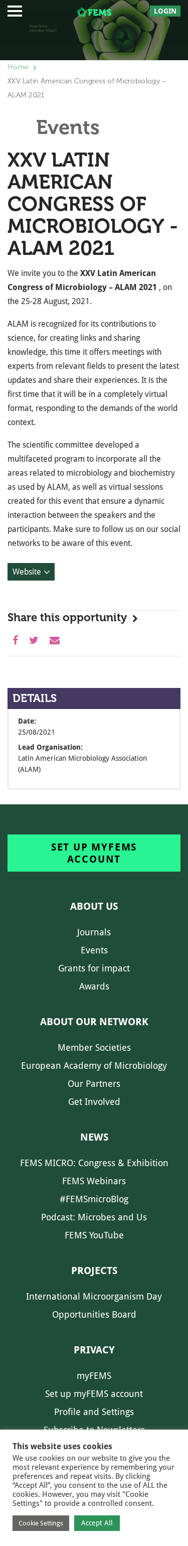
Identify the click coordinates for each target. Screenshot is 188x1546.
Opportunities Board (94, 1314)
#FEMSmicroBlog (94, 1199)
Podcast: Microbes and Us (94, 1217)
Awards (94, 986)
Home (18, 67)
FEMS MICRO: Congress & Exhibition (94, 1163)
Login (165, 11)
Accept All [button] (97, 1523)
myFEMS (94, 1375)
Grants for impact (94, 968)
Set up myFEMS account (94, 853)
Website (27, 572)
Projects (94, 1270)
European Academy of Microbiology (94, 1065)
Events (94, 950)
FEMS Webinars (94, 1181)
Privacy (94, 1350)
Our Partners (94, 1083)
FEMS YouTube (94, 1235)
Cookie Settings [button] (41, 1523)
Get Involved (94, 1101)
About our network (94, 1022)
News (94, 1137)
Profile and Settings (94, 1412)
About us (94, 906)
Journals (94, 932)
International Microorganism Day (94, 1296)
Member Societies (94, 1047)
